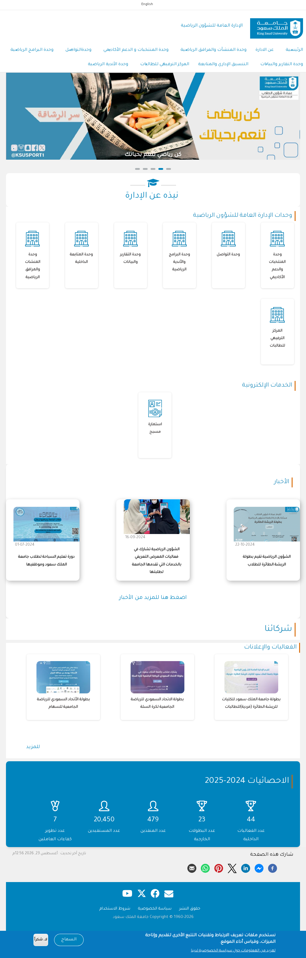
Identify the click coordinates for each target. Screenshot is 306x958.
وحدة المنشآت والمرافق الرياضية (213, 50)
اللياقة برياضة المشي (240, 155)
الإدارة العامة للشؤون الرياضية (212, 25)
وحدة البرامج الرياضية (31, 50)
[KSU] (276, 26)
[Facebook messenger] (259, 867)
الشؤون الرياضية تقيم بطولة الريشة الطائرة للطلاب (267, 561)
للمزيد (33, 747)
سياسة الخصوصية (155, 909)
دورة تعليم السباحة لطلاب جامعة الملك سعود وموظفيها (46, 561)
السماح (68, 939)
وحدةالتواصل (78, 50)
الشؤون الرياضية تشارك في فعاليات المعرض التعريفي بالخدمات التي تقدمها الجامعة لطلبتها (156, 560)
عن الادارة (264, 50)
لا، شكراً (40, 940)
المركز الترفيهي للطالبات (164, 64)
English (147, 4)
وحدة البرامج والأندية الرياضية (179, 262)
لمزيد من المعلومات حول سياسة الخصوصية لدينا (233, 951)
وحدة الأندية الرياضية (108, 64)
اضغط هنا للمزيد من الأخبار (153, 598)
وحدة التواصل (228, 255)
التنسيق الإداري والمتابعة (223, 64)
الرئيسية (294, 50)
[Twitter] (232, 867)
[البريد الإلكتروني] (191, 867)
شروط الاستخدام (115, 909)
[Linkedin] (245, 867)
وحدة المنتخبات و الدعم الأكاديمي (136, 50)
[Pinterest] (218, 867)
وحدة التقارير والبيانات (281, 64)
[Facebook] (272, 867)
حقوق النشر (189, 909)
